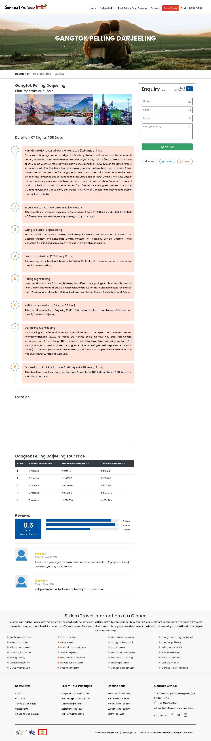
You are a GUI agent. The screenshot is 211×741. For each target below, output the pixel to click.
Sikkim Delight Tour (71, 703)
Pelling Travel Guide (172, 647)
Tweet (168, 161)
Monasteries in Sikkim (122, 637)
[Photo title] (34, 109)
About (18, 693)
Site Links (20, 698)
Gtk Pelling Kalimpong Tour (75, 698)
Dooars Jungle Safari (71, 662)
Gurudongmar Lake (20, 667)
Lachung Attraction (20, 652)
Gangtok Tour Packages (175, 667)
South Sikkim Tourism (119, 693)
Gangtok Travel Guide (123, 667)
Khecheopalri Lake (171, 642)
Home (93, 8)
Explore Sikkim (107, 8)
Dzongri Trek (67, 642)
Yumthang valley (19, 642)
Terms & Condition (25, 703)
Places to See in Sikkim (72, 657)
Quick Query (170, 8)
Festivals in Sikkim (69, 667)
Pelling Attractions (171, 657)
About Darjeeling (69, 652)
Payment (155, 8)
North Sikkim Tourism (21, 637)
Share (151, 161)
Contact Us (21, 708)
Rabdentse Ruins (171, 652)
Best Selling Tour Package (132, 8)
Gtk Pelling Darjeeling (72, 713)
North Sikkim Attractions (73, 647)
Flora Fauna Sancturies (123, 652)
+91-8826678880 (167, 702)
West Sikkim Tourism (119, 708)
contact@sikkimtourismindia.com (176, 708)
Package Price (42, 74)
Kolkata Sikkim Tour (71, 708)
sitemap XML (129, 732)
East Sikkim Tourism (118, 698)
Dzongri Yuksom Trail (122, 642)
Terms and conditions (106, 732)
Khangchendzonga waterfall (177, 637)
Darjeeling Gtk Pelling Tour (75, 693)
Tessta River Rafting (122, 657)
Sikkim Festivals (116, 713)
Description (22, 74)
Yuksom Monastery (20, 647)
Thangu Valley (17, 657)
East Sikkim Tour (170, 662)
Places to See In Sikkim (27, 713)
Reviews (60, 74)
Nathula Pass (118, 647)
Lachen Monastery (20, 662)
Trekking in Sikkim (120, 662)
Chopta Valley (68, 637)
